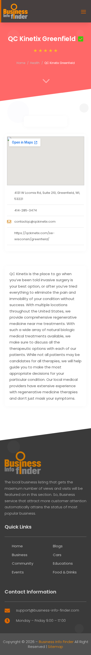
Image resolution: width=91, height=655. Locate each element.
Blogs (58, 546)
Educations (63, 563)
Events (18, 572)
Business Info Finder (56, 641)
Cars (57, 554)
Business (19, 554)
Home (21, 63)
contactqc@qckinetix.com (35, 221)
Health (35, 63)
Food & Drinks (65, 572)
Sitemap (55, 646)
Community (22, 563)
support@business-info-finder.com (47, 610)
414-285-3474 (25, 210)
